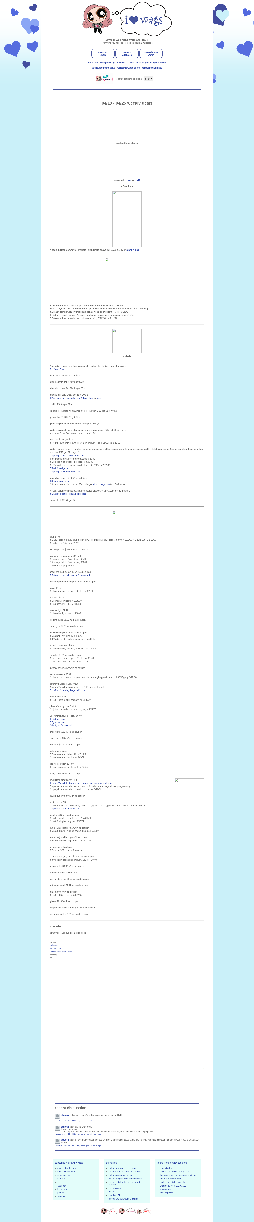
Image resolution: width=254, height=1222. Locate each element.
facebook (61, 1186)
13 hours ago (95, 1121)
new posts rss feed (66, 1171)
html (128, 180)
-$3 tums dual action (60, 481)
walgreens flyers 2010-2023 (173, 1186)
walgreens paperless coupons (123, 1168)
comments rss (63, 1175)
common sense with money (61, 951)
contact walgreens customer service (125, 1179)
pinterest (61, 1193)
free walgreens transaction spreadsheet (178, 1175)
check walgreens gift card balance (125, 1171)
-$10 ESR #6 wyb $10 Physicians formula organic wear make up (81, 783)
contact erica (166, 1168)
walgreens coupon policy (120, 1175)
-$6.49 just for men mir (61, 725)
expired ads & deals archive (173, 1182)
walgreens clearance (152, 68)
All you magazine (101, 484)
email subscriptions (66, 1168)
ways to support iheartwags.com (175, 1171)
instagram (62, 1189)
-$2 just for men (57, 722)
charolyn (65, 1115)
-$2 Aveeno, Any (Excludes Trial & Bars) (69, 398)
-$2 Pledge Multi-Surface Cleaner (66, 471)
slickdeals (54, 945)
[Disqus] (127, 1015)
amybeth (65, 1140)
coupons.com (115, 1188)
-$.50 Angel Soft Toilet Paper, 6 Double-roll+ (71, 575)
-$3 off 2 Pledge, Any (60, 468)
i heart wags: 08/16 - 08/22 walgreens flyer (72, 1121)
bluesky (61, 1179)
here (91, 398)
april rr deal (133, 250)
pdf (137, 180)
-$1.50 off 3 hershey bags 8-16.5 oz (67, 690)
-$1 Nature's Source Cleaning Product (68, 494)
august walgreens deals (104, 68)
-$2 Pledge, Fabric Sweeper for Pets (67, 455)
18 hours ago (95, 1146)
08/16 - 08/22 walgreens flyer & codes (106, 63)
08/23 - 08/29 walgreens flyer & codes (147, 63)
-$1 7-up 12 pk (57, 369)
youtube (61, 1196)
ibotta (111, 1192)
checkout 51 (114, 1195)
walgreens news (167, 1189)
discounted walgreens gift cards (123, 1199)
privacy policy (166, 1193)
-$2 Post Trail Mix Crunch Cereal (65, 808)
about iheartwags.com (170, 1179)
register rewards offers (128, 68)
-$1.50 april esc (57, 719)
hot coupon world (57, 948)
